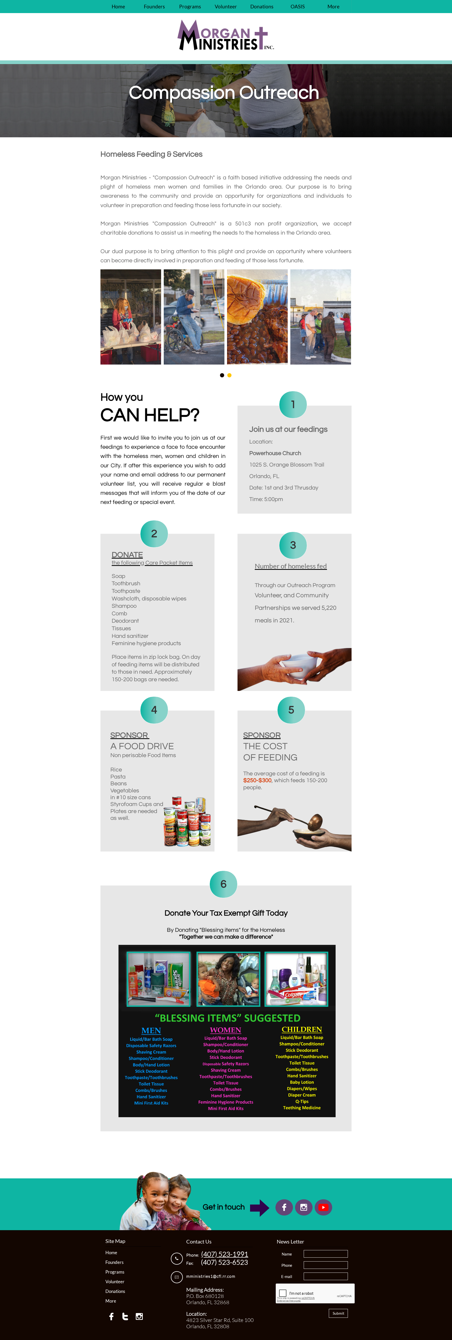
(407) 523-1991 (224, 1254)
